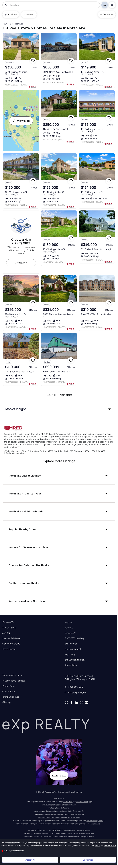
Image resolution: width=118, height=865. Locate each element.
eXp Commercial (73, 649)
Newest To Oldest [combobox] (30, 14)
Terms (97, 845)
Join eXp (6, 633)
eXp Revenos (71, 644)
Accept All (30, 860)
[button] (59, 409)
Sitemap (6, 702)
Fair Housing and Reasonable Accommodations (59, 805)
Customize (88, 860)
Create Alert (21, 262)
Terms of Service (82, 802)
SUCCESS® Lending (74, 638)
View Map (23, 121)
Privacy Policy (9, 686)
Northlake (66, 395)
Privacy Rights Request (13, 681)
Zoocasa (69, 628)
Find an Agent (9, 628)
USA (48, 395)
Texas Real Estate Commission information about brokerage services (59, 814)
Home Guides (8, 649)
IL (55, 395)
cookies (11, 843)
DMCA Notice (59, 798)
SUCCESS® (70, 633)
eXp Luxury (70, 654)
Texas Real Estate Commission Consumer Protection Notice (59, 817)
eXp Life (68, 622)
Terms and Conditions (13, 675)
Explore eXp (8, 622)
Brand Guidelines (10, 697)
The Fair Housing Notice (95, 821)
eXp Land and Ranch (75, 660)
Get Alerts (108, 14)
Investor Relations (11, 638)
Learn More (96, 824)
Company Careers (11, 644)
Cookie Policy (8, 691)
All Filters (12, 14)
